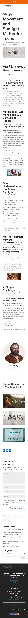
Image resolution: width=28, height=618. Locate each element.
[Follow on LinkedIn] (15, 614)
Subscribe (14, 582)
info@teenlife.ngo (14, 599)
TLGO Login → (14, 605)
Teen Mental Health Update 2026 (12, 546)
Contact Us (14, 589)
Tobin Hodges (8, 42)
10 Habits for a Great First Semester (13, 529)
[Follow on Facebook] (10, 614)
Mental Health (7, 44)
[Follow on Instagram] (12, 614)
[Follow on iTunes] (18, 614)
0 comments (15, 44)
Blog (22, 42)
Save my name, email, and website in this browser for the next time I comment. (14, 502)
